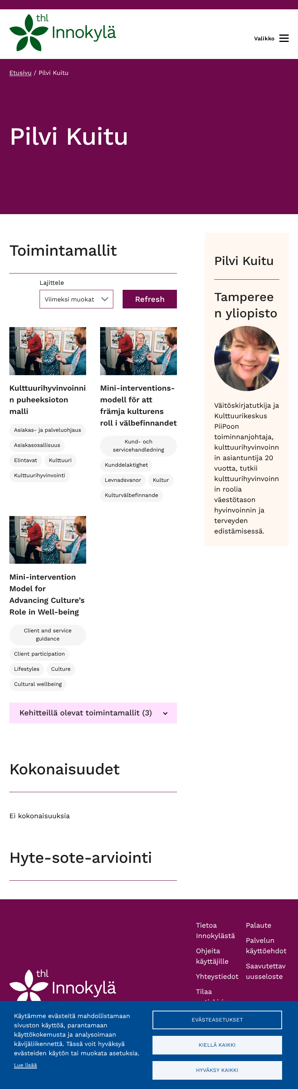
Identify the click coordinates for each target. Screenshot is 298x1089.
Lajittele (52, 282)
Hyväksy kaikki (217, 1070)
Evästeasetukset (217, 1019)
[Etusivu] (62, 34)
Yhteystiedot (217, 977)
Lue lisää (25, 1065)
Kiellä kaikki (217, 1045)
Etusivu (20, 72)
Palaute (259, 925)
